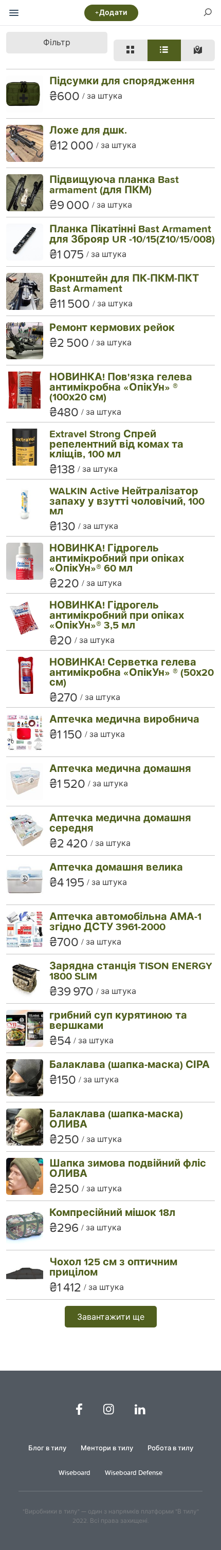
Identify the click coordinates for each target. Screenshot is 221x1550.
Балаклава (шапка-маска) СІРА (129, 1064)
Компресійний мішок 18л (112, 1212)
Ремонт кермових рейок (112, 327)
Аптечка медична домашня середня (120, 822)
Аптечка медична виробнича (124, 718)
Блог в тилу (47, 1447)
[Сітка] (131, 50)
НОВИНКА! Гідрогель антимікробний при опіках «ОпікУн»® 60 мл (116, 557)
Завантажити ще (110, 1316)
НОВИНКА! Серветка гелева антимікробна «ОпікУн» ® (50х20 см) (131, 671)
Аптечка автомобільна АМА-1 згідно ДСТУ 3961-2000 (125, 921)
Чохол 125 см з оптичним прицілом (113, 1266)
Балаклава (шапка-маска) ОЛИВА (116, 1118)
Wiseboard (74, 1472)
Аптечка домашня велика (116, 866)
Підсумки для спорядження (122, 80)
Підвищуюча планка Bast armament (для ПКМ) (114, 184)
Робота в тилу (170, 1447)
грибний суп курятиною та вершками (118, 1019)
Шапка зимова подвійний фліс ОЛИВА (127, 1167)
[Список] (164, 50)
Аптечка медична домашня (120, 768)
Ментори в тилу (107, 1447)
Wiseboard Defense (133, 1472)
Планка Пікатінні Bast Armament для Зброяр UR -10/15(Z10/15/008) (132, 233)
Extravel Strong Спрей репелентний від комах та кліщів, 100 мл (116, 443)
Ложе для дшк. (88, 129)
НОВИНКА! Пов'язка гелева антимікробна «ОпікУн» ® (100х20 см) (120, 386)
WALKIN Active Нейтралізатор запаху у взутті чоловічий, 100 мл (127, 500)
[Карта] (198, 50)
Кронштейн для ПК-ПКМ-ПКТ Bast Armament (124, 283)
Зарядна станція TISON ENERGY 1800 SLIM (130, 970)
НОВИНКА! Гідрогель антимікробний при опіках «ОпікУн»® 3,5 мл (116, 614)
